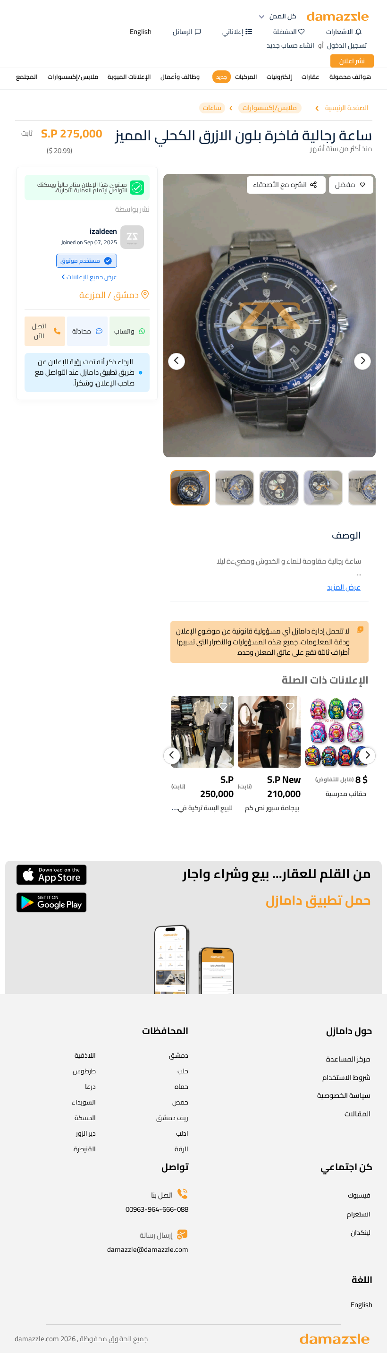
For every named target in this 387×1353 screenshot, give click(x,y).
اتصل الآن (39, 331)
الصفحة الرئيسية (347, 108)
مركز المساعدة (348, 1059)
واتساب (124, 331)
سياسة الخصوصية (343, 1095)
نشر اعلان (352, 61)
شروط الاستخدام (346, 1077)
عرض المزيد (344, 587)
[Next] (362, 361)
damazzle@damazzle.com (147, 1249)
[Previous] (176, 361)
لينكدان (360, 1232)
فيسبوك (359, 1195)
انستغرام (358, 1214)
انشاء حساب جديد (290, 45)
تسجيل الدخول (347, 45)
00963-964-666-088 (157, 1209)
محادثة (81, 331)
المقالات (357, 1114)
